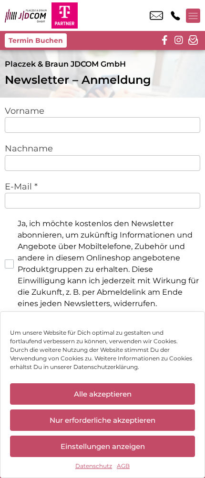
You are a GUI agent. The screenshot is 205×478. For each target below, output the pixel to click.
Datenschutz (93, 465)
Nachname (29, 148)
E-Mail (21, 186)
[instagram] (179, 40)
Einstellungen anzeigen (103, 446)
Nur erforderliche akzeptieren (102, 420)
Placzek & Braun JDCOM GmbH (65, 64)
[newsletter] (193, 40)
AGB (123, 465)
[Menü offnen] (193, 16)
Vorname (24, 111)
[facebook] (164, 40)
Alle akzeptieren (103, 393)
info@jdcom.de (156, 15)
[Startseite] (26, 15)
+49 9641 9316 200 (175, 15)
